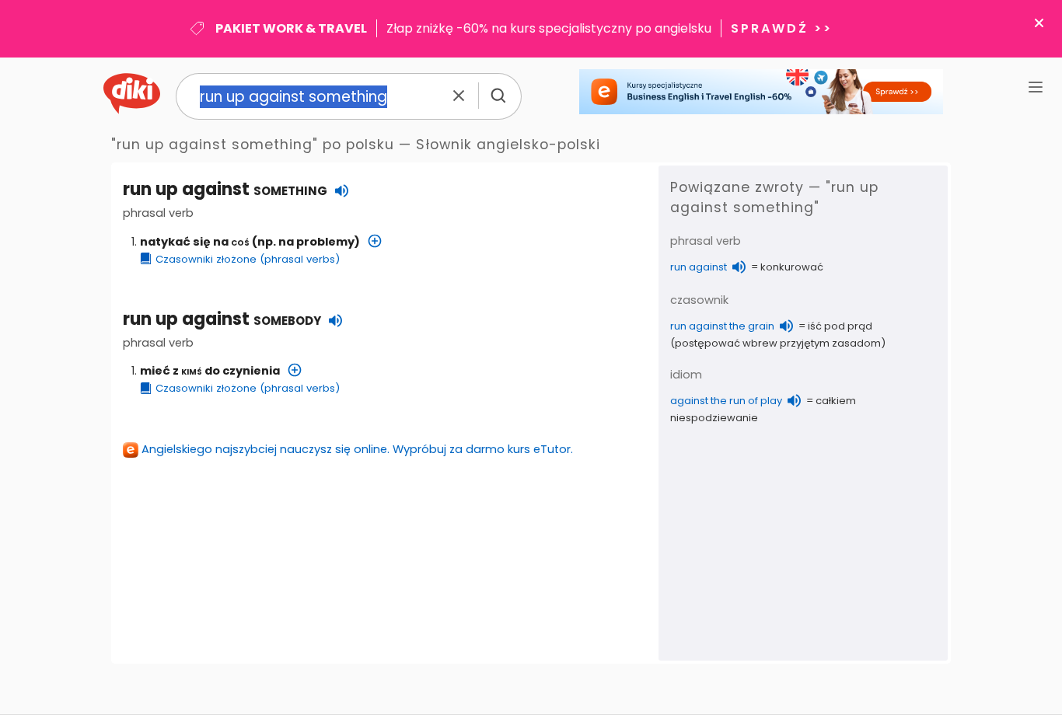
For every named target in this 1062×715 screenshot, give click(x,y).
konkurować (791, 267)
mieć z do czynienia (210, 370)
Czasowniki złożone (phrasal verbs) (247, 259)
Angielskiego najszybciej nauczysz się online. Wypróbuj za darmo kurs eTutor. (357, 449)
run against (698, 267)
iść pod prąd (840, 326)
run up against (222, 319)
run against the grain (722, 326)
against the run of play (726, 400)
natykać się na (195, 241)
